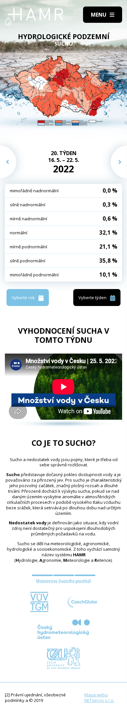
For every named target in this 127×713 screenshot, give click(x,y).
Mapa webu (96, 695)
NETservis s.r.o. (99, 700)
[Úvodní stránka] (34, 17)
